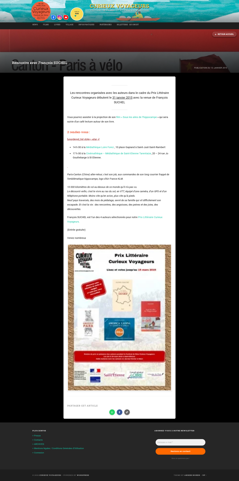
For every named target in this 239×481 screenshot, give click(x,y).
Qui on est (134, 24)
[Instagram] (59, 17)
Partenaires (106, 24)
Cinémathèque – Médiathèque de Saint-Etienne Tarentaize (118, 153)
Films (46, 24)
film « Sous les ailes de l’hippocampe (136, 117)
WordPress (83, 475)
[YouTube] (65, 17)
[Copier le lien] (127, 412)
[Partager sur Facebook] (119, 412)
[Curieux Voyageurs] (41, 11)
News (35, 24)
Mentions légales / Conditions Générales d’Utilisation (59, 448)
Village (69, 24)
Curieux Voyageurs (119, 5)
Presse (37, 435)
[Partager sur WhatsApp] (112, 412)
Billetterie (122, 24)
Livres (57, 24)
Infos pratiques (86, 24)
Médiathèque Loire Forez (100, 147)
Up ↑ (204, 475)
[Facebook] (53, 17)
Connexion (39, 452)
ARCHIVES (39, 444)
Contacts (38, 440)
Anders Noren (192, 475)
